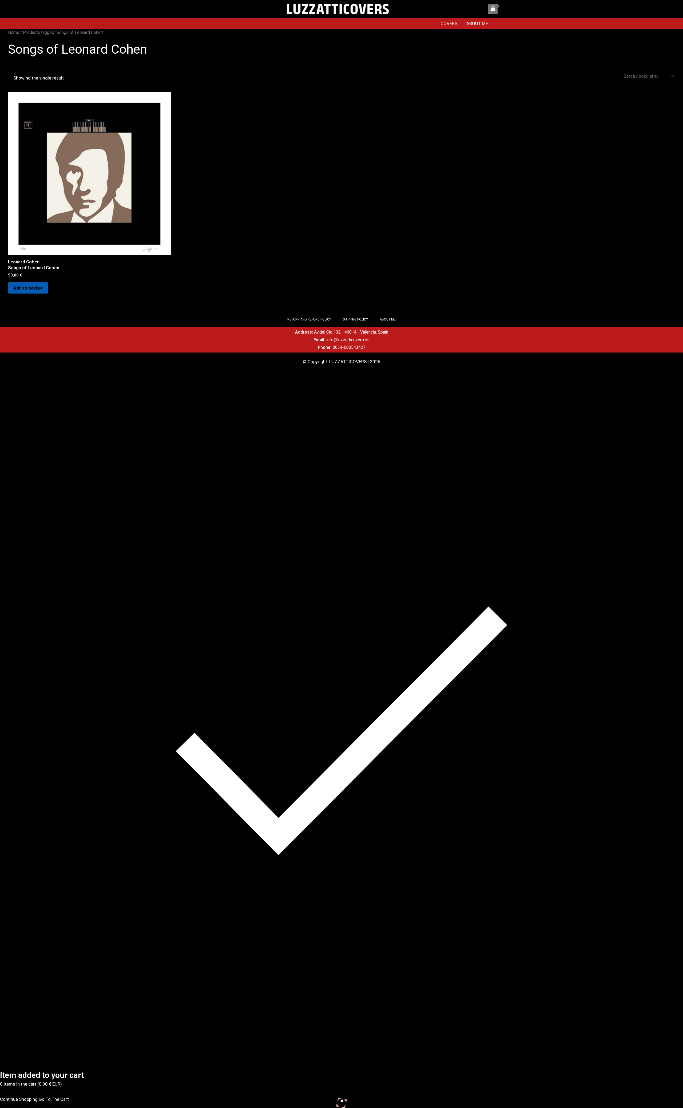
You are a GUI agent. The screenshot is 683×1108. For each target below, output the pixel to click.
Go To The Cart (54, 1099)
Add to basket (28, 288)
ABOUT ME (477, 23)
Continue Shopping (19, 1099)
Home (13, 32)
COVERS (448, 23)
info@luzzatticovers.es (348, 339)
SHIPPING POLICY (355, 319)
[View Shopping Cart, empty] (493, 9)
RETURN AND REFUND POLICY (309, 319)
